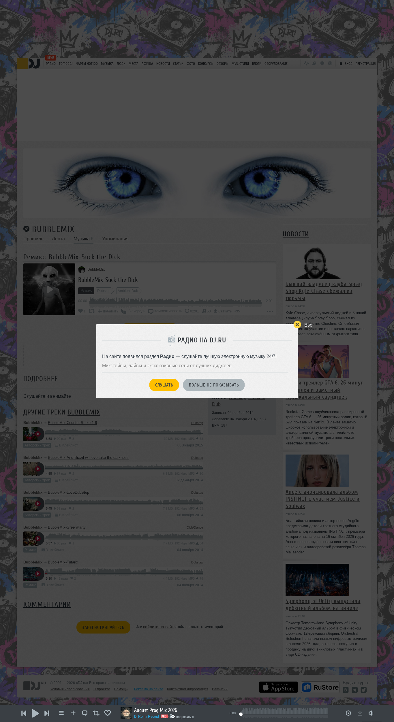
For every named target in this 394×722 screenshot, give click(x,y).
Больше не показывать (214, 385)
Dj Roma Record (146, 717)
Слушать (164, 385)
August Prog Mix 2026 (155, 710)
